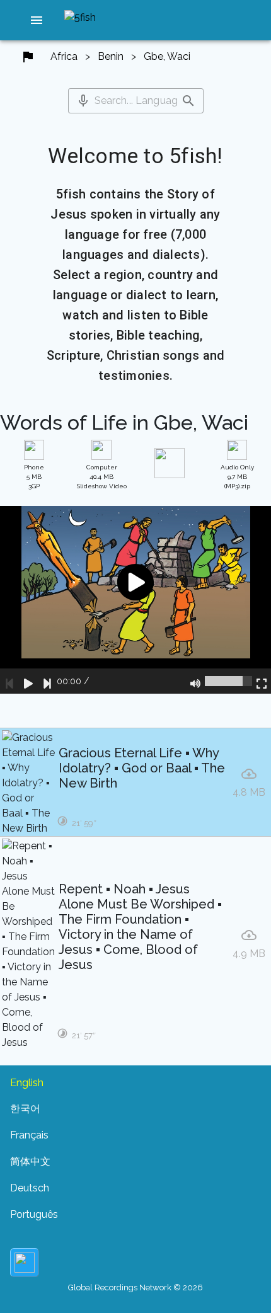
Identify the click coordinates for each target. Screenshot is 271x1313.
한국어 (25, 1109)
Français (29, 1135)
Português (34, 1214)
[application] (135, 600)
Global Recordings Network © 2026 (135, 1287)
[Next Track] (47, 681)
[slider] (228, 681)
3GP (34, 477)
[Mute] (195, 681)
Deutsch (29, 1188)
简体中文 (30, 1161)
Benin (111, 56)
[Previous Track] (9, 681)
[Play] (28, 681)
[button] (36, 20)
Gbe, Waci (167, 56)
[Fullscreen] (261, 681)
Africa (64, 56)
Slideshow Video (102, 477)
